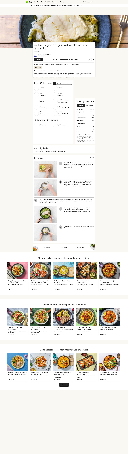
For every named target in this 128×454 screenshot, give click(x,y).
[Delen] (93, 59)
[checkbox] (34, 51)
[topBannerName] (64, 11)
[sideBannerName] (85, 88)
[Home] (31, 6)
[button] (88, 2)
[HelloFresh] (29, 2)
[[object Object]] (89, 59)
